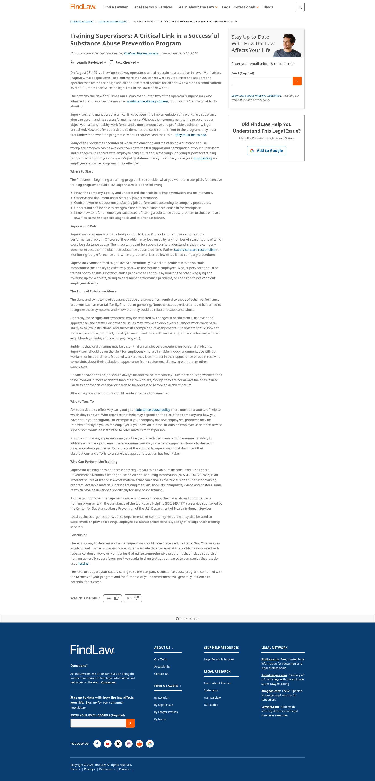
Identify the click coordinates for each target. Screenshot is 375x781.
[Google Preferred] (150, 744)
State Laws (211, 690)
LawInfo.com (270, 707)
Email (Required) (243, 73)
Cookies (124, 769)
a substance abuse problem (147, 101)
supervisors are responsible (194, 249)
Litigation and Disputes (112, 21)
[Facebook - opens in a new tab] (97, 744)
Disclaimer (106, 769)
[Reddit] (139, 744)
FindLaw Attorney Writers (141, 53)
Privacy (88, 769)
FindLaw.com (270, 659)
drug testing (202, 158)
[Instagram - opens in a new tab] (129, 744)
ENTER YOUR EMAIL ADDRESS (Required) (97, 715)
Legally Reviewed (90, 62)
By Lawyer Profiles (166, 712)
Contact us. (108, 682)
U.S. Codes (211, 705)
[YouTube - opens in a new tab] (108, 744)
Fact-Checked (126, 62)
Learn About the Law (218, 683)
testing (83, 563)
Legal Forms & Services (219, 659)
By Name (160, 719)
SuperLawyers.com (274, 675)
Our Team (160, 659)
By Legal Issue (163, 705)
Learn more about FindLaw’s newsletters (256, 95)
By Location (161, 697)
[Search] (300, 7)
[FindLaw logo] (85, 7)
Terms (74, 769)
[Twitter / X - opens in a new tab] (118, 744)
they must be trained (190, 135)
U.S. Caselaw (212, 697)
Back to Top (189, 619)
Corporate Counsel (81, 21)
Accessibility (162, 666)
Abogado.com (270, 691)
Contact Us (161, 674)
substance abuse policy (153, 409)
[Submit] (297, 81)
